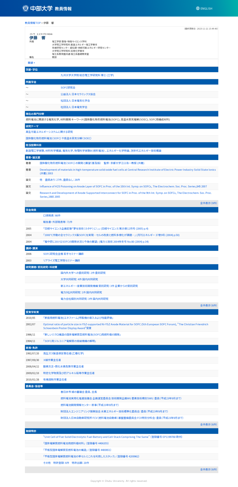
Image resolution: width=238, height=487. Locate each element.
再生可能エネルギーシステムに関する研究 (49, 132)
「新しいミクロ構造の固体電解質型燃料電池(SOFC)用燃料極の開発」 (82, 334)
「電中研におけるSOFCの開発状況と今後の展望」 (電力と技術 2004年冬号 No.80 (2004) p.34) (96, 241)
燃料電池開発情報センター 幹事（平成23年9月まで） (90, 405)
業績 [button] (30, 62)
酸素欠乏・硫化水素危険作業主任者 (63, 366)
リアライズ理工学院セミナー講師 (61, 260)
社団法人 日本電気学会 (74, 107)
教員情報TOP (33, 23)
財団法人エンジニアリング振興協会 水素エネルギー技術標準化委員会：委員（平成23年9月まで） (114, 411)
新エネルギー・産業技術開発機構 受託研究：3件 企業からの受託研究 (99, 286)
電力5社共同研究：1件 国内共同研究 (81, 292)
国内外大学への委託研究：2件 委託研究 (83, 273)
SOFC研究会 (68, 87)
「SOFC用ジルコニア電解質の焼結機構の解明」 (69, 341)
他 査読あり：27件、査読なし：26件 (60, 179)
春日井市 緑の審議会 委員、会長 (79, 392)
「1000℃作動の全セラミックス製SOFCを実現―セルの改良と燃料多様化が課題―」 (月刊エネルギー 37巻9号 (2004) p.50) (111, 235)
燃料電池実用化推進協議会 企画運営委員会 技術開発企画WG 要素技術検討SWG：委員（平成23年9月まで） (121, 398)
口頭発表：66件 (51, 215)
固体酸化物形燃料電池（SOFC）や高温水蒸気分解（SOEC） (59, 138)
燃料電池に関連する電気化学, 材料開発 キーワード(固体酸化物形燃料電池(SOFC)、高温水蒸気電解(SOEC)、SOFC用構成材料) (98, 119)
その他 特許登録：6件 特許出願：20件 (66, 463)
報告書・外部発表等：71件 (57, 222)
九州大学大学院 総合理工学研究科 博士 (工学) (87, 75)
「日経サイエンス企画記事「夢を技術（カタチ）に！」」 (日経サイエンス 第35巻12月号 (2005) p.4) (95, 228)
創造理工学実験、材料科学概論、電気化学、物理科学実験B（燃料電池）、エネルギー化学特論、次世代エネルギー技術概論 (93, 150)
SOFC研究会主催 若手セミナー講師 (63, 254)
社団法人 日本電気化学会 (75, 100)
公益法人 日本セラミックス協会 (78, 94)
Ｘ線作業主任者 (52, 360)
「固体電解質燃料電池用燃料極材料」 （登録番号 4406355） (76, 443)
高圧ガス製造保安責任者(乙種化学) (63, 353)
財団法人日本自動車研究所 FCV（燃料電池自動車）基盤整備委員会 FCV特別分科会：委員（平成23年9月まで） (122, 418)
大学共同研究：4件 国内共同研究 (79, 279)
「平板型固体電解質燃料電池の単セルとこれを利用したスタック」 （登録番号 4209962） (91, 456)
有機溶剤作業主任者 (55, 379)
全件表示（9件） (208, 203)
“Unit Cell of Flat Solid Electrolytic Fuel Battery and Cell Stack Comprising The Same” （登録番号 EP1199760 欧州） (113, 437)
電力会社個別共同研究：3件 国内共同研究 (84, 298)
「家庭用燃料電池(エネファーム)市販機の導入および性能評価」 (78, 317)
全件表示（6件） (208, 305)
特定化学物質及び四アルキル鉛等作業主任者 (69, 373)
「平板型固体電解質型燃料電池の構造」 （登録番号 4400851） (77, 450)
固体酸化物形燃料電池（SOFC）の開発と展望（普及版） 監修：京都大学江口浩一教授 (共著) (92, 163)
